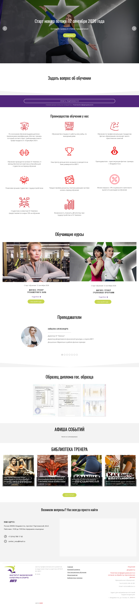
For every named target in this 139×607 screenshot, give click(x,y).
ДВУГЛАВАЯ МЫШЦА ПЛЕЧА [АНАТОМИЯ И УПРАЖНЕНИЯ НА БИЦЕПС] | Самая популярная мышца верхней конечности (18, 480)
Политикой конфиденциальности (83, 105)
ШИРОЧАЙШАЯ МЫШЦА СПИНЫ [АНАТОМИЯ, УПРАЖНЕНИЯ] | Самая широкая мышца (51, 481)
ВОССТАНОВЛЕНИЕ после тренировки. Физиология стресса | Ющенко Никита (120, 483)
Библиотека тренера (74, 578)
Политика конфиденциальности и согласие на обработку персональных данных (121, 575)
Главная (70, 567)
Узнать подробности (69, 101)
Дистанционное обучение (76, 572)
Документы (131, 570)
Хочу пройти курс (36, 301)
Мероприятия (72, 575)
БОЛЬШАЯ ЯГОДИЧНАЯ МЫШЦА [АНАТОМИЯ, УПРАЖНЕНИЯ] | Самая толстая (85, 481)
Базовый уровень (73, 569)
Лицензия (131, 567)
